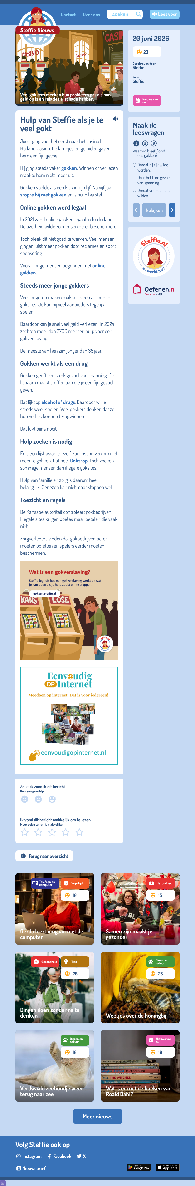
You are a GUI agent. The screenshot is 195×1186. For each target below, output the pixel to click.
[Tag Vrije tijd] (75, 883)
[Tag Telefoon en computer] (45, 883)
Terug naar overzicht (48, 856)
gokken (69, 167)
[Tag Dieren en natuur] (160, 961)
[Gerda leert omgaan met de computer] (54, 909)
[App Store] (168, 1169)
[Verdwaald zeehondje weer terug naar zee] (54, 1066)
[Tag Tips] (75, 961)
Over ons (91, 14)
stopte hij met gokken (43, 194)
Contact (68, 14)
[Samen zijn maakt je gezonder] (140, 909)
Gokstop (79, 460)
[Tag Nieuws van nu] (160, 1040)
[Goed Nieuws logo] (37, 28)
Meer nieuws (97, 1116)
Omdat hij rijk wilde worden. (152, 167)
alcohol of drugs (58, 401)
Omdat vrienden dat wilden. (153, 193)
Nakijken (154, 210)
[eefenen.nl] (154, 290)
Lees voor (167, 14)
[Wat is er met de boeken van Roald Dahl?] (140, 1066)
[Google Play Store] (139, 1169)
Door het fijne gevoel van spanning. (154, 180)
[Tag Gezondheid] (160, 883)
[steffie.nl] (154, 277)
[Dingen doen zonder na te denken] (54, 987)
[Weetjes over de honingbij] (140, 987)
